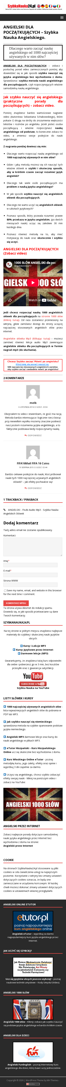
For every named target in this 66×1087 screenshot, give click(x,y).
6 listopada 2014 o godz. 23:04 (33, 407)
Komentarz (9, 535)
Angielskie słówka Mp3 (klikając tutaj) (26, 338)
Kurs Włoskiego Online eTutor (25, 759)
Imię (5, 560)
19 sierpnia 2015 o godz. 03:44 (33, 467)
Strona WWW (10, 580)
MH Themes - (53, 1080)
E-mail (6, 570)
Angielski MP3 (15, 736)
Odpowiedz (35, 435)
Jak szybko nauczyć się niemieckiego (29, 721)
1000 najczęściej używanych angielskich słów (34, 706)
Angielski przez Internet (18, 845)
